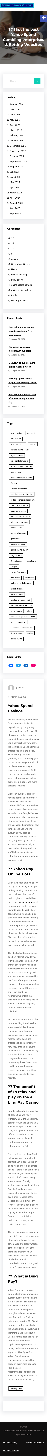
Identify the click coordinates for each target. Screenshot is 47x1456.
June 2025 (15, 177)
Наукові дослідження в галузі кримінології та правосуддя (21, 331)
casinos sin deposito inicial (21, 478)
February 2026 (17, 135)
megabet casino (17, 589)
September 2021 (18, 213)
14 (12, 243)
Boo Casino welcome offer (21, 466)
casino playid (16, 472)
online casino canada (21, 285)
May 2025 (15, 182)
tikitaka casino (16, 633)
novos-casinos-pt (19, 274)
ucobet (30, 633)
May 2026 (15, 119)
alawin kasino (16, 433)
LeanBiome (31, 561)
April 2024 (15, 197)
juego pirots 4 (16, 555)
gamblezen (15, 539)
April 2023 (15, 208)
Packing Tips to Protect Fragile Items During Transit (22, 380)
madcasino (29, 578)
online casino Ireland (21, 290)
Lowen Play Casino (18, 572)
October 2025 (17, 156)
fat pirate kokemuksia (19, 522)
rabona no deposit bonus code (23, 617)
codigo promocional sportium (22, 500)
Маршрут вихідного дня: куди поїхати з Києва (21, 365)
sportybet (22, 622)
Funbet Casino (16, 528)
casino (14, 259)
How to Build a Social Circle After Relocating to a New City (22, 398)
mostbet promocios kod (20, 600)
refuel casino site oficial (23, 902)
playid (29, 611)
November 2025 (18, 151)
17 (12, 248)
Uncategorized (18, 300)
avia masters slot (18, 444)
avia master (31, 433)
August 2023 (16, 203)
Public (14, 295)
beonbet (33, 444)
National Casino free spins (21, 605)
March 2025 (16, 192)
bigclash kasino (17, 455)
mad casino (15, 578)
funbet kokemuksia (18, 533)
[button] (43, 18)
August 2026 (16, 104)
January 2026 (16, 140)
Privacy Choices (11, 1450)
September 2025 (18, 161)
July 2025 (15, 172)
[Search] (37, 81)
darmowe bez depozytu (20, 516)
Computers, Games (20, 264)
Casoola (14, 483)
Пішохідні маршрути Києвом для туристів (19, 349)
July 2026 (15, 109)
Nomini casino (16, 611)
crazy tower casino (18, 511)
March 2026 (16, 130)
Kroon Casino (16, 561)
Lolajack (14, 567)
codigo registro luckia (19, 505)
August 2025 (16, 166)
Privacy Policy (10, 1442)
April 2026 (15, 125)
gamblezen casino (18, 544)
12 (12, 238)
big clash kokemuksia (19, 461)
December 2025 (18, 146)
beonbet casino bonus (20, 450)
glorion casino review (19, 550)
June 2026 (15, 114)
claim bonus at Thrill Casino (22, 494)
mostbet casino (17, 594)
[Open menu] (38, 5)
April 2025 (15, 187)
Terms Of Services (35, 1442)
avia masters (16, 439)
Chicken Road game (19, 489)
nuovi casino (17, 279)
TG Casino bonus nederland (22, 628)
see (12, 622)
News (14, 269)
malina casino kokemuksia (21, 583)
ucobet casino (16, 639)
